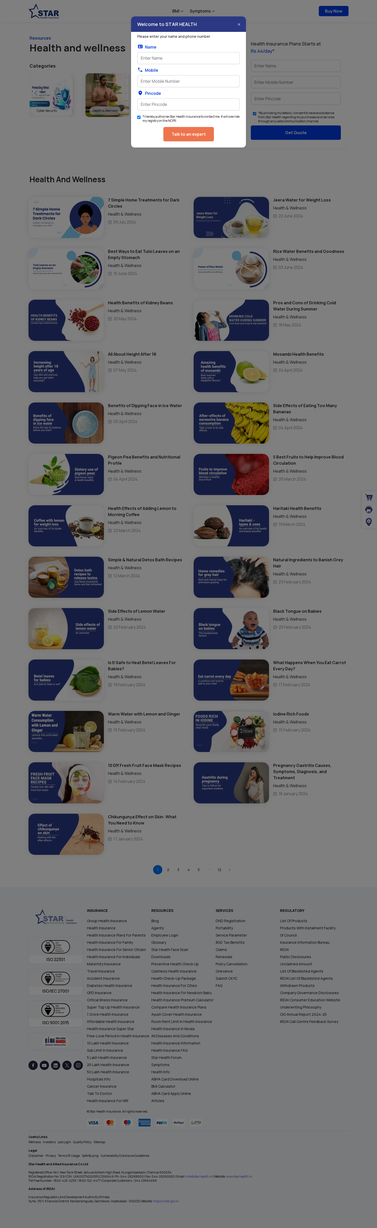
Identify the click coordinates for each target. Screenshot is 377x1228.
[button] (239, 24)
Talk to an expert (189, 134)
